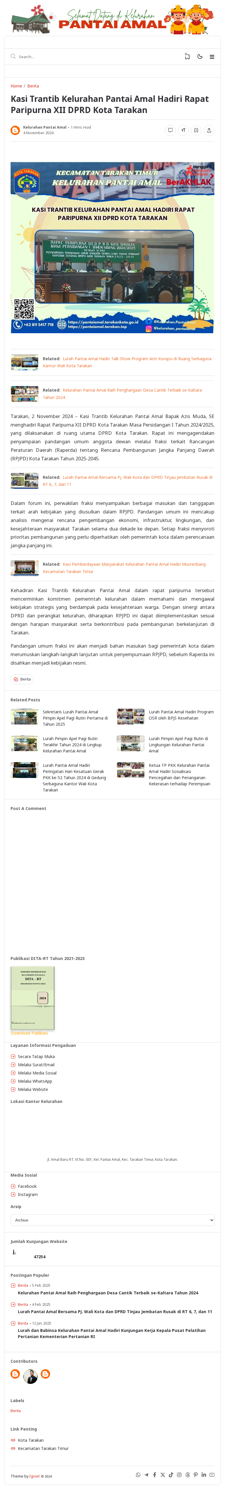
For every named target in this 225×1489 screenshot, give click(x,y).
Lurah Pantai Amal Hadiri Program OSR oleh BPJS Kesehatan (181, 715)
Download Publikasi (29, 1033)
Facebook (27, 1186)
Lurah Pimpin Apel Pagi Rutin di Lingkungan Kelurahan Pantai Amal (178, 745)
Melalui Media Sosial (37, 1073)
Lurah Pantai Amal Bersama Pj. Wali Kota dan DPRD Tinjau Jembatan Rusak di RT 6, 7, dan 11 (115, 1311)
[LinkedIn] (204, 1476)
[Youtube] (212, 1476)
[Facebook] (154, 1476)
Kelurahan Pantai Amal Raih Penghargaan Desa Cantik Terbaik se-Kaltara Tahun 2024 (108, 1293)
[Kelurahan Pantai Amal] (15, 1377)
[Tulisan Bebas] (45, 1377)
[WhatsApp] (138, 1476)
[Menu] (212, 57)
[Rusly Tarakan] (30, 1382)
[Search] (13, 57)
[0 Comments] (170, 130)
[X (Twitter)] (163, 1476)
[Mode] (199, 56)
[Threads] (187, 1476)
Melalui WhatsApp (35, 1081)
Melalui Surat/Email (36, 1064)
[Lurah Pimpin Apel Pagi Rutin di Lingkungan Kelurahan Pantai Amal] (131, 749)
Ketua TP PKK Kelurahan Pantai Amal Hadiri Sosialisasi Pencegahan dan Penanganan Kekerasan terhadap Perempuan (179, 774)
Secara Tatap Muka (36, 1056)
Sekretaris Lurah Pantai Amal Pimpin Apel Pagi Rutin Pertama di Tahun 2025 (75, 718)
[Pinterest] (195, 1476)
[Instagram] (179, 1476)
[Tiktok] (171, 1476)
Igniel (34, 1476)
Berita (26, 679)
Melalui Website (33, 1089)
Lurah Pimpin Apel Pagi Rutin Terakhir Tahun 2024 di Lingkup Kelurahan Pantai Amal (72, 745)
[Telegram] (146, 1476)
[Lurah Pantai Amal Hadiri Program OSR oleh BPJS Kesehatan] (131, 723)
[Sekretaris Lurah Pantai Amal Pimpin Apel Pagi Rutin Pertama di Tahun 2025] (25, 723)
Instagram (28, 1194)
